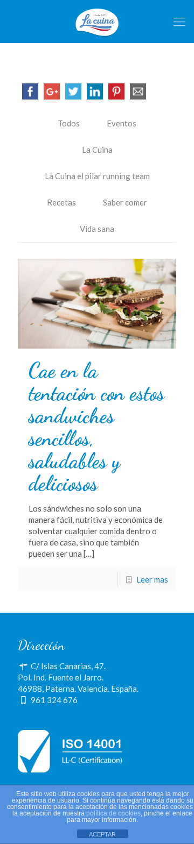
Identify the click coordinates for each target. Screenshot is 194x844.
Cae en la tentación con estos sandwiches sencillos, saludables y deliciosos (96, 427)
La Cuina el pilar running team (97, 176)
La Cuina (97, 149)
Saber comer (125, 202)
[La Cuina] (97, 21)
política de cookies (113, 813)
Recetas (61, 202)
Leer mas (152, 579)
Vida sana (97, 228)
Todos (69, 123)
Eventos (121, 123)
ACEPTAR (102, 834)
